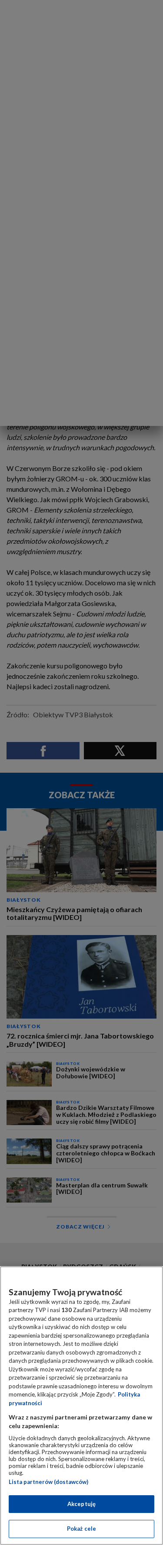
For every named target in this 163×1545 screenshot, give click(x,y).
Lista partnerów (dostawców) (48, 1481)
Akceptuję (81, 1503)
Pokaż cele (81, 1528)
